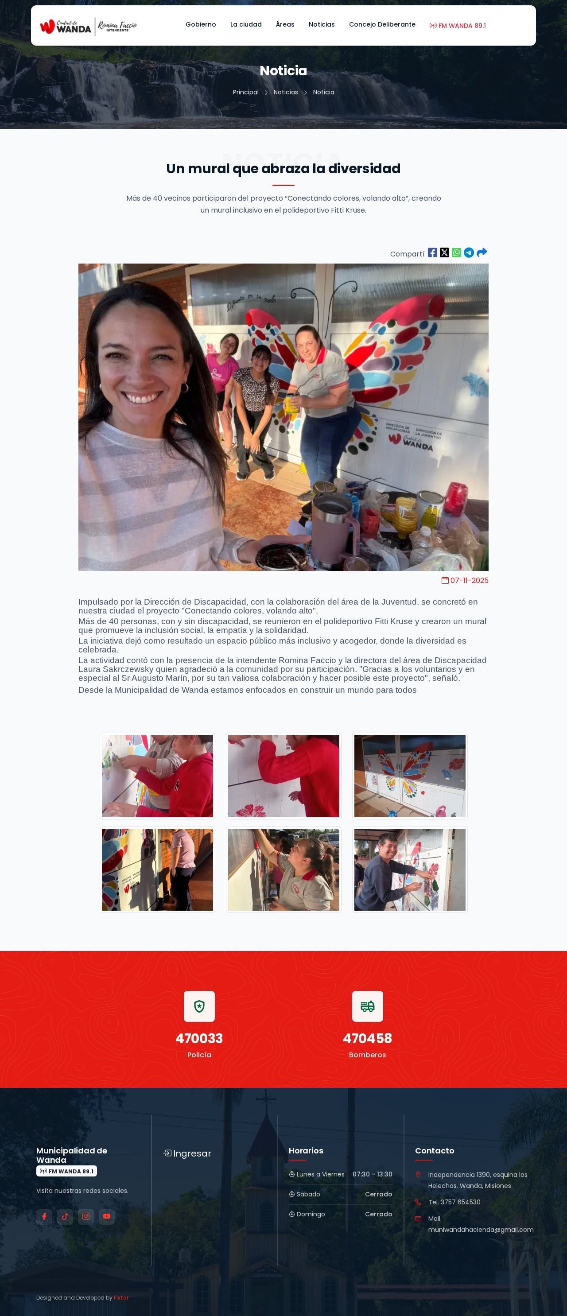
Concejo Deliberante (382, 24)
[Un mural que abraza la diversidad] (432, 253)
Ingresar (192, 1153)
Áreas (285, 24)
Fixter (121, 1297)
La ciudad (246, 24)
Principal (246, 92)
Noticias (322, 24)
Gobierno (201, 24)
